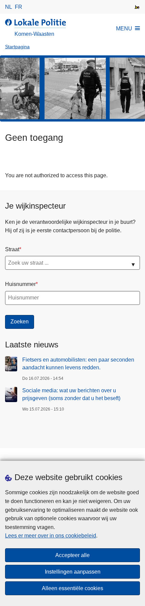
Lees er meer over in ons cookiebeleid (50, 535)
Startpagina (17, 46)
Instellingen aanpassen (72, 572)
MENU (124, 28)
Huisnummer (20, 284)
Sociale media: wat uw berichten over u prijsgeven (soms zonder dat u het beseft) (71, 394)
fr (18, 7)
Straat (12, 249)
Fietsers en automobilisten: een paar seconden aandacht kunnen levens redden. (78, 363)
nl (8, 7)
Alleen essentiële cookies (72, 588)
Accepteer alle (72, 555)
